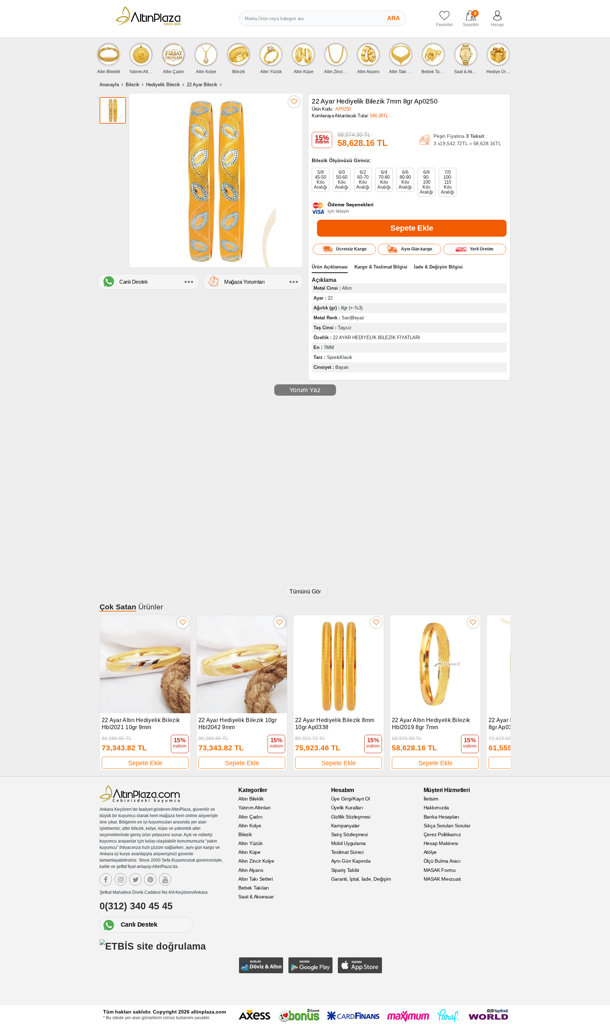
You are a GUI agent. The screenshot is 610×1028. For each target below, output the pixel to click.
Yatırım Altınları (254, 807)
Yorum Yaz (305, 390)
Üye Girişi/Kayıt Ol (350, 799)
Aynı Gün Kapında (351, 861)
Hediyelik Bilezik (163, 84)
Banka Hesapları (441, 817)
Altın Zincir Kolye (256, 861)
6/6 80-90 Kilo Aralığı (405, 180)
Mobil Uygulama (348, 843)
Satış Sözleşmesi (349, 834)
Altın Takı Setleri (255, 879)
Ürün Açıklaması (330, 267)
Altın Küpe (249, 852)
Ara (393, 18)
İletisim (431, 799)
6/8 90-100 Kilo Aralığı (426, 182)
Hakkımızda (436, 807)
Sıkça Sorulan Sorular (447, 825)
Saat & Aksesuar (256, 896)
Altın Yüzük (250, 843)
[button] (502, 689)
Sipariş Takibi (345, 870)
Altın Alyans (250, 870)
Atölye (430, 852)
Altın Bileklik (251, 799)
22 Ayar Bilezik (202, 84)
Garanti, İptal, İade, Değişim (361, 879)
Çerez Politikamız (442, 834)
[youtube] (165, 879)
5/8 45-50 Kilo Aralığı (320, 180)
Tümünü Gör (305, 592)
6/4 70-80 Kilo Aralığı (384, 180)
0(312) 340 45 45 (136, 906)
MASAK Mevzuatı (442, 879)
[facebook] (106, 879)
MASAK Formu (440, 870)
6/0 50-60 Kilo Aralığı (341, 180)
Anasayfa (109, 84)
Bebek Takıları (253, 888)
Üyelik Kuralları (347, 807)
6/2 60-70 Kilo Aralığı (363, 180)
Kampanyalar (345, 825)
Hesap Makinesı (441, 843)
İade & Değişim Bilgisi (438, 267)
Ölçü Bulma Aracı (442, 861)
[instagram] (120, 879)
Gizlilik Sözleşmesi (350, 817)
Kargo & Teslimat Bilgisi (380, 267)
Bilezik (132, 84)
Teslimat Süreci (347, 852)
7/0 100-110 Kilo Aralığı (447, 182)
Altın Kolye (249, 825)
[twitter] (135, 879)
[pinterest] (150, 879)
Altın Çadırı (250, 817)
